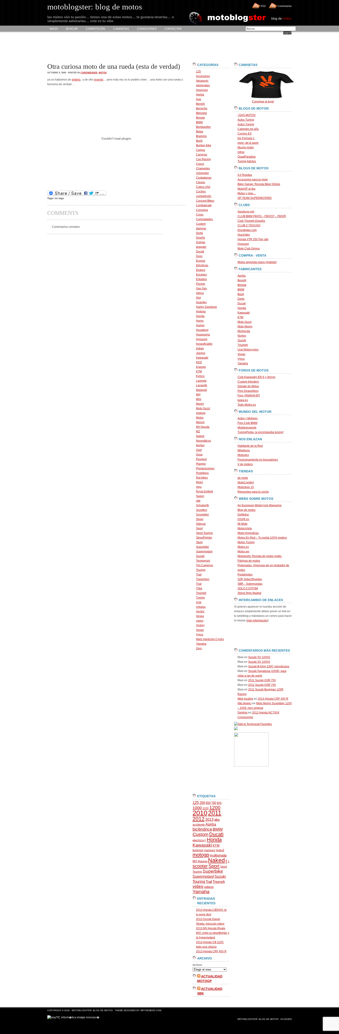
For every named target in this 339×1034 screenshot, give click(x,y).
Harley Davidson (206, 307)
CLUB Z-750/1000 (249, 225)
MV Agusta (202, 427)
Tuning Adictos (247, 161)
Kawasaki (202, 357)
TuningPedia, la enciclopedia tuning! (260, 432)
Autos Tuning (246, 119)
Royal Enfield (204, 491)
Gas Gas (201, 288)
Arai (198, 99)
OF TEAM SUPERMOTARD (255, 198)
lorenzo (198, 850)
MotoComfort (246, 482)
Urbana (200, 606)
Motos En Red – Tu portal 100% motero (262, 537)
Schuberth (202, 505)
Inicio (54, 28)
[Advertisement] (131, 47)
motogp (200, 413)
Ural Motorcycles (248, 349)
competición (203, 196)
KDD (199, 362)
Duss (199, 256)
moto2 (220, 850)
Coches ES (245, 133)
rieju (199, 487)
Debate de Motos (248, 386)
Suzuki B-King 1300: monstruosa (268, 666)
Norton (200, 445)
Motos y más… (247, 193)
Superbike (202, 546)
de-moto (243, 478)
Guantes (201, 302)
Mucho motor (246, 147)
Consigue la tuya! (263, 101)
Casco (200, 163)
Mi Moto (242, 523)
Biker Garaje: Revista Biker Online (259, 184)
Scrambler (202, 514)
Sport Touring (204, 533)
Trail (199, 574)
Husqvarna (203, 334)
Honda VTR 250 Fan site (253, 239)
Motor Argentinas (248, 533)
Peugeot (201, 459)
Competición (95, 28)
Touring (200, 570)
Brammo (201, 136)
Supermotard (204, 551)
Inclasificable (204, 343)
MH (198, 394)
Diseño (200, 237)
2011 (214, 813)
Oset (199, 450)
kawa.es (243, 400)
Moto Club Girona (249, 248)
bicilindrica (202, 829)
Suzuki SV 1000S (259, 657)
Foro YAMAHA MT (249, 395)
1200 (214, 807)
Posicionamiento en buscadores (258, 459)
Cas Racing (203, 159)
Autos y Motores (248, 418)
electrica (198, 840)
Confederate (204, 205)
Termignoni (203, 560)
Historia (201, 311)
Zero (199, 648)
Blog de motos (247, 510)
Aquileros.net (246, 211)
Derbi (199, 233)
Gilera (200, 293)
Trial (199, 583)
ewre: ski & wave (248, 142)
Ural (198, 602)
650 (208, 803)
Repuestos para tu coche (253, 491)
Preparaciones (205, 468)
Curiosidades (88, 73)
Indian (200, 348)
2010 (200, 813)
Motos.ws (243, 551)
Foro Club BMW (247, 423)
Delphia (242, 712)
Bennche (201, 108)
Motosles (243, 455)
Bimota (200, 117)
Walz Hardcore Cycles (210, 639)
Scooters (201, 510)
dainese (201, 228)
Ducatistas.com (247, 230)
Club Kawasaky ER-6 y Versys (256, 377)
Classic (200, 182)
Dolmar (200, 242)
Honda (200, 316)
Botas (199, 131)
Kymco (200, 376)
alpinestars (203, 85)
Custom (201, 223)
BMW (199, 122)
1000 (197, 808)
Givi (198, 297)
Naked (200, 436)
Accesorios (203, 76)
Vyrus (199, 634)
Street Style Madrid (249, 593)
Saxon (200, 496)
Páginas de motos (249, 560)
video (198, 886)
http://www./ (245, 703)
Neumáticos (203, 440)
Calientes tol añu (248, 129)
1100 (205, 808)
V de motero (245, 464)
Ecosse (200, 260)
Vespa (200, 616)
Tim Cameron (204, 565)
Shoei (199, 519)
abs (217, 819)
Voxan (200, 630)
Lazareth (201, 385)
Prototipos (202, 473)
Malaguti (201, 390)
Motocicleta (245, 528)
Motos (103, 73)
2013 (209, 819)
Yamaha (201, 643)
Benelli (200, 103)
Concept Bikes (205, 200)
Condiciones (147, 28)
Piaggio (201, 463)
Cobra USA (203, 187)
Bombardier (203, 127)
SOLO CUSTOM (248, 588)
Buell (199, 140)
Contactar (173, 28)
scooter (200, 866)
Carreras (201, 154)
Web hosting (245, 698)
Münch (200, 422)
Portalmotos (245, 574)
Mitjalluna (244, 450)
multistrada (218, 855)
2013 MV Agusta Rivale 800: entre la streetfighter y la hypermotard (212, 933)
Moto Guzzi (203, 408)
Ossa (199, 454)
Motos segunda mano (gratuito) (257, 262)
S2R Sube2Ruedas (250, 579)
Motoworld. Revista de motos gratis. (260, 556)
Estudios (201, 279)
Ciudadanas (203, 177)
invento (98, 79)
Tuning (200, 597)
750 (213, 803)
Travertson (202, 579)
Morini (200, 403)
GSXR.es (243, 519)
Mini (198, 399)
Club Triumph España (251, 220)
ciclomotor (202, 173)
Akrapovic (202, 80)
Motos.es (243, 546)
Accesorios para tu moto (253, 179)
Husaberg (202, 330)
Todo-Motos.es (247, 404)
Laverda (201, 380)
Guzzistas (244, 234)
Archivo (197, 965)
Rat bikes (202, 477)
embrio (76, 79)
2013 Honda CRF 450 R (211, 951)
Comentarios (284, 6)
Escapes (201, 274)
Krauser (201, 367)
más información (257, 620)
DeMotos (243, 514)
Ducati (200, 251)
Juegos (200, 353)
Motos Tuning (246, 542)
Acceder (286, 1019)
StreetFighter (204, 537)
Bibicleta (201, 113)
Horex (200, 320)
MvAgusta (244, 331)
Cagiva (200, 150)
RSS (263, 6)
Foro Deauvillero (248, 391)
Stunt (199, 542)
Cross (199, 214)
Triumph (201, 593)
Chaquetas (203, 168)
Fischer (200, 283)
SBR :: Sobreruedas (250, 583)
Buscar (72, 28)
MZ (198, 431)
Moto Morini (245, 326)
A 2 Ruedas (245, 175)
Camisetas (121, 28)
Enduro (200, 270)
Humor (200, 325)
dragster (201, 247)
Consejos (202, 210)
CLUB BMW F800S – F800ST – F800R (262, 216)
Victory (200, 625)
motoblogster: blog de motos (92, 1010)
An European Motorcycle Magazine (260, 505)
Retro (199, 482)
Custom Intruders (248, 381)
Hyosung (201, 339)
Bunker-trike (203, 145)
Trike (199, 588)
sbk (198, 500)
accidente (199, 824)
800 (219, 803)
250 (202, 803)
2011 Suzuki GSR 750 (262, 680)
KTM (199, 371)
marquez (209, 850)
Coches (201, 191)
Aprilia (200, 94)
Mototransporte (247, 427)
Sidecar (201, 523)
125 (198, 71)
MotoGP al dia (246, 188)
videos (209, 887)
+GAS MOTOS (247, 115)
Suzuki (200, 556)
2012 (199, 819)
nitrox (241, 152)
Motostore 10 (246, 487)
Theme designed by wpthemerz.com (138, 1010)
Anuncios (202, 90)
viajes (199, 620)
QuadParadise (247, 156)
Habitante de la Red (250, 445)
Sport (199, 528)
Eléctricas (202, 265)
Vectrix (200, 611)
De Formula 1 (246, 138)
